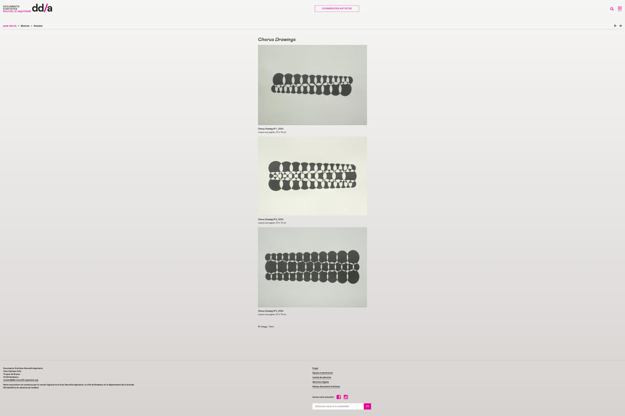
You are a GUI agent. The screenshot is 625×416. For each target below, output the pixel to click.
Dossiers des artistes (337, 8)
